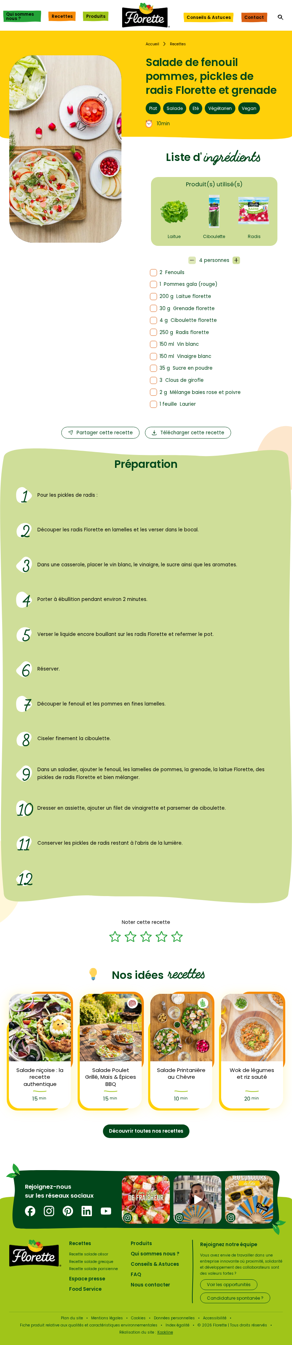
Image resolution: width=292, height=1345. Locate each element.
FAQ (136, 1274)
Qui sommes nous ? (20, 16)
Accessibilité (214, 1318)
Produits (95, 16)
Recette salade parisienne (93, 1268)
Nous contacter (150, 1284)
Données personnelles (174, 1318)
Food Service (85, 1289)
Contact (254, 17)
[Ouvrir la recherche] (280, 17)
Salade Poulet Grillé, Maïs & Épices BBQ (110, 1077)
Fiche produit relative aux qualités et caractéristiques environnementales (88, 1325)
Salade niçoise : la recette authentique (39, 1077)
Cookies (138, 1318)
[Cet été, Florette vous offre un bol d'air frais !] (249, 1199)
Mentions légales (107, 1318)
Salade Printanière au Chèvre (181, 1074)
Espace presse (87, 1278)
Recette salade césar (88, 1254)
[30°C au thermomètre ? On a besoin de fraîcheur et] (145, 1199)
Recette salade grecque (91, 1261)
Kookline (165, 1332)
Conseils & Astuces (209, 17)
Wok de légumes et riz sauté (252, 1074)
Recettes (62, 16)
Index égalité (177, 1325)
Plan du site (72, 1318)
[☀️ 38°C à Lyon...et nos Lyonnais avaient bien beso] (197, 1199)
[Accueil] (146, 15)
